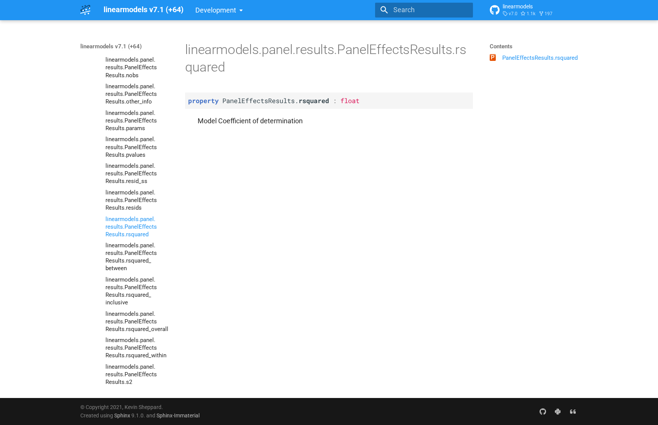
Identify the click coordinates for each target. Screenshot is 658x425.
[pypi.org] (557, 411)
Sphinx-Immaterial (178, 415)
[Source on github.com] (542, 411)
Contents (501, 46)
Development (215, 10)
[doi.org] (573, 411)
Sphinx (122, 415)
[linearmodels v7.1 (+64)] (85, 10)
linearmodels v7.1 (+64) (111, 46)
